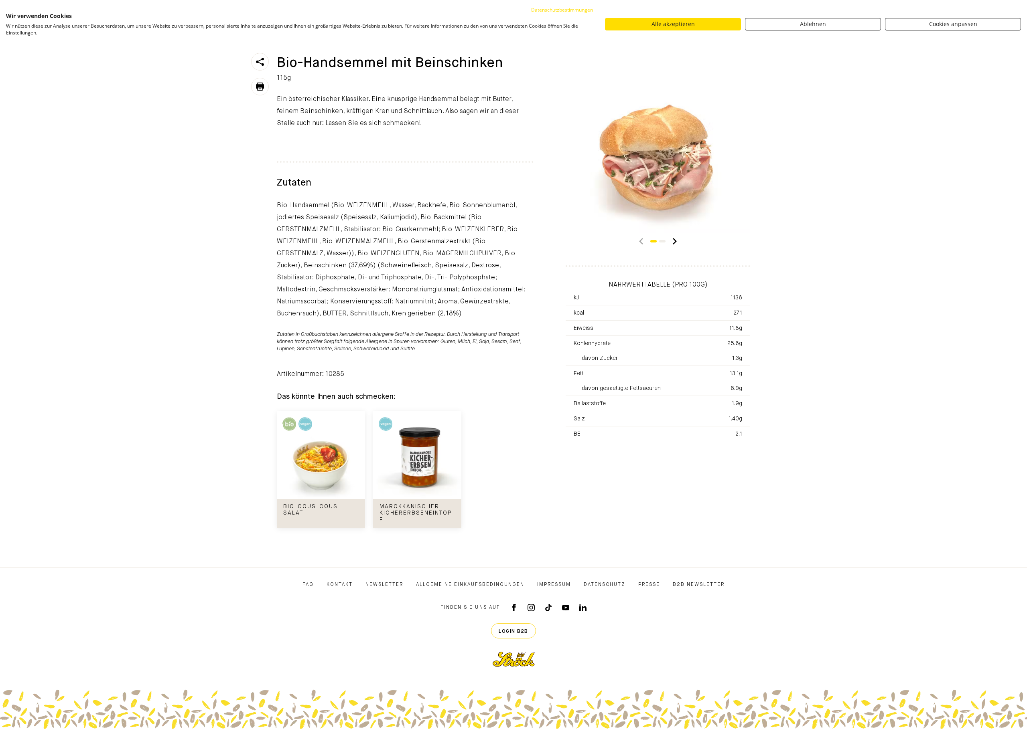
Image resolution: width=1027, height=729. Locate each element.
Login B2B (513, 631)
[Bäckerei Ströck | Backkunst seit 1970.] (514, 659)
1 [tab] (653, 241)
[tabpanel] (658, 141)
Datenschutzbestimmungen (562, 9)
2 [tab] (662, 241)
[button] (641, 241)
